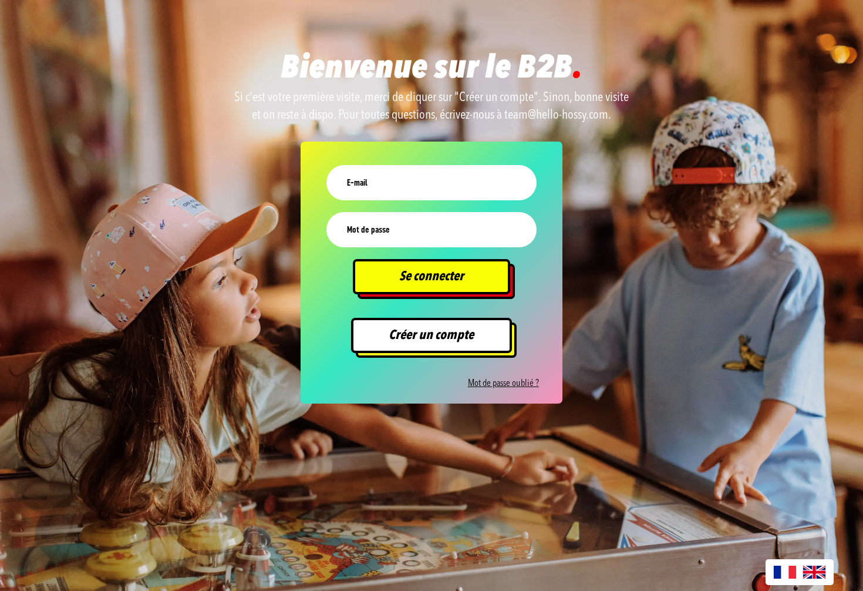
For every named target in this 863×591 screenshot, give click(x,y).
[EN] (814, 572)
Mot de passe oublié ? (503, 383)
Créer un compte (431, 335)
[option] (814, 572)
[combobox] (785, 572)
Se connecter (431, 276)
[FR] (785, 572)
